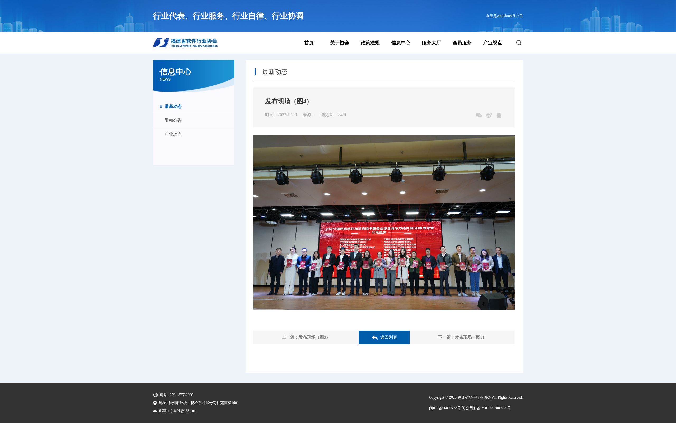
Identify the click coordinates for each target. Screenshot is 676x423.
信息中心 (400, 42)
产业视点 (492, 42)
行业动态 (173, 134)
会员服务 (462, 42)
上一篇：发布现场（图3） (306, 337)
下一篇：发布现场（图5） (462, 337)
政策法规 (370, 42)
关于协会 (339, 42)
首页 (309, 42)
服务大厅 (431, 42)
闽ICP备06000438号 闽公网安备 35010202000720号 (470, 408)
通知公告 (173, 120)
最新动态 (173, 106)
